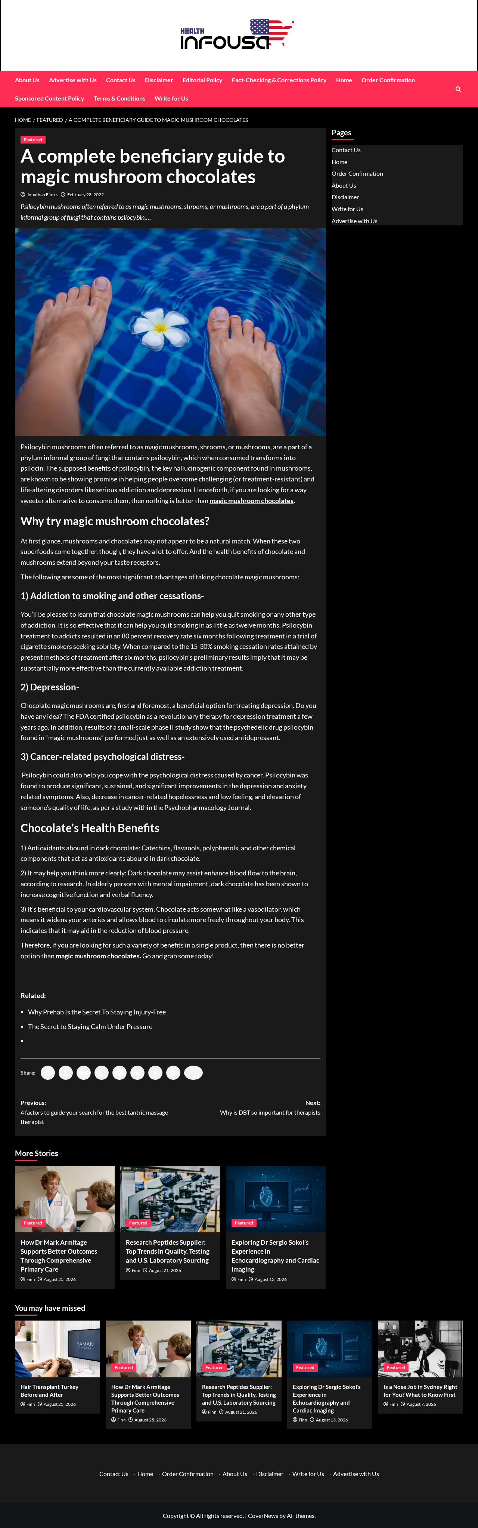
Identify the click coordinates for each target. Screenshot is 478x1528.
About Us (27, 79)
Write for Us (171, 98)
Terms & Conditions (119, 98)
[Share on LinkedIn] (84, 1073)
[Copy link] (193, 1073)
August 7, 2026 (421, 1404)
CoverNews (263, 1515)
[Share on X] (66, 1073)
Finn (31, 1279)
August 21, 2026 (165, 1270)
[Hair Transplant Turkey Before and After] (57, 1349)
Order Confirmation (388, 79)
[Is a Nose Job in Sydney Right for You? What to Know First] (420, 1349)
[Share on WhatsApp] (101, 1073)
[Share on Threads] (173, 1073)
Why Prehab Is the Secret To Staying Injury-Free (97, 1012)
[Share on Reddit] (137, 1073)
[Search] (458, 89)
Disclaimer (159, 79)
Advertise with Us (73, 79)
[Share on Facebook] (48, 1073)
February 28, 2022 (85, 194)
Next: (270, 1107)
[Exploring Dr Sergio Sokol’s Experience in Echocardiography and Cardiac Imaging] (276, 1199)
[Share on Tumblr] (155, 1073)
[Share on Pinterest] (119, 1073)
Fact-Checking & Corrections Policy (279, 79)
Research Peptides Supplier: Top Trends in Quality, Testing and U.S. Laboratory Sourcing (167, 1251)
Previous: (94, 1112)
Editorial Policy (203, 79)
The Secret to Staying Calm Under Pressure (90, 1026)
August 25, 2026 (60, 1279)
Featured (33, 139)
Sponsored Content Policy (49, 98)
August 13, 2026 (271, 1279)
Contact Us (121, 79)
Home (344, 79)
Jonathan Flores (42, 194)
